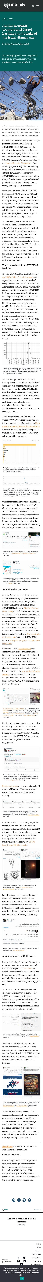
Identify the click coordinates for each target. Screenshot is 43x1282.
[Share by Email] (13, 1200)
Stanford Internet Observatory (18, 163)
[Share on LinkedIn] (29, 1200)
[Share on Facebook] (19, 1200)
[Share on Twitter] (24, 1200)
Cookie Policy (36, 1258)
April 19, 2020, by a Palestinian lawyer (18, 277)
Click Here (21, 1225)
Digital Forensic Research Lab (17, 44)
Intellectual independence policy (36, 1264)
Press (39, 1247)
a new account (25, 649)
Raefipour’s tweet (9, 786)
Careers (38, 1251)
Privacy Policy (36, 1254)
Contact (38, 1244)
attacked (28, 968)
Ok (22, 1278)
